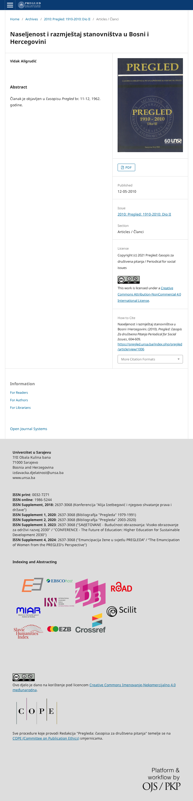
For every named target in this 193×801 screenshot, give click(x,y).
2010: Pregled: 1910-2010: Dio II (67, 19)
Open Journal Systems (28, 428)
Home (14, 19)
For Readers (19, 392)
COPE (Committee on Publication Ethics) (46, 738)
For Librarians (20, 407)
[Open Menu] (10, 5)
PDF (128, 167)
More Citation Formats (138, 359)
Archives (31, 19)
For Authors (19, 400)
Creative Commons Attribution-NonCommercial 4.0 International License (149, 294)
